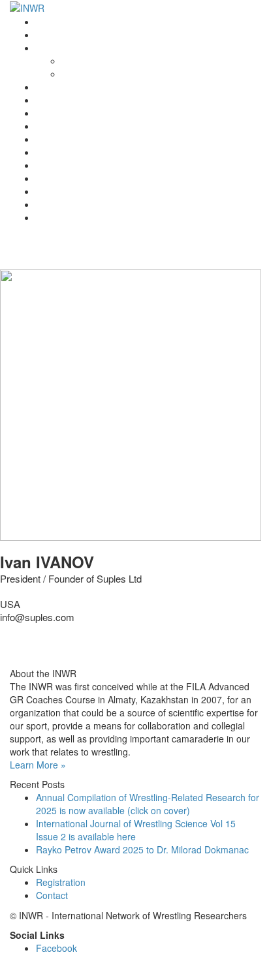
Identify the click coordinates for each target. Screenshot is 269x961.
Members (55, 165)
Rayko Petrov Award (78, 86)
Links (46, 178)
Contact (52, 204)
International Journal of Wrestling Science (122, 99)
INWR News (61, 34)
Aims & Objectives (99, 73)
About (74, 60)
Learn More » (38, 764)
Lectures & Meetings (78, 112)
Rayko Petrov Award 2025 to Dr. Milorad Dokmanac (142, 849)
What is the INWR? (75, 47)
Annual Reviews (69, 125)
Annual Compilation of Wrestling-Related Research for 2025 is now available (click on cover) (147, 804)
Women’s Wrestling (76, 138)
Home (48, 21)
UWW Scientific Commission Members (115, 217)
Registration (61, 152)
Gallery (50, 191)
